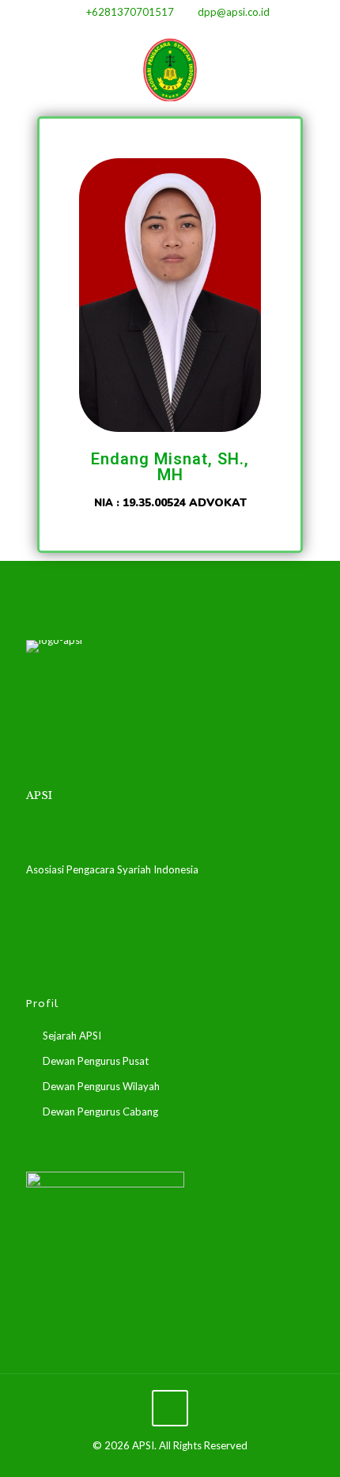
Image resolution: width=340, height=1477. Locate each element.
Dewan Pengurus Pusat (96, 1061)
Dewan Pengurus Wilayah (101, 1086)
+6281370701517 (130, 12)
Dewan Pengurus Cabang (100, 1111)
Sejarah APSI (72, 1035)
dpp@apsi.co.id (234, 12)
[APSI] (170, 68)
